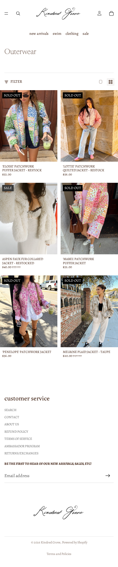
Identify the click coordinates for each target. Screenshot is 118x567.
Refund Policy (16, 431)
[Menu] (6, 13)
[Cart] (111, 13)
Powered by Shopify (74, 542)
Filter (16, 81)
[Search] (18, 13)
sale (86, 33)
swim (57, 33)
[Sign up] (108, 476)
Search (10, 410)
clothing (72, 33)
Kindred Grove (50, 542)
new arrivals (39, 33)
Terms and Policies (59, 554)
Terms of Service (18, 439)
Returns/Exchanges (21, 453)
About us (11, 424)
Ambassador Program (22, 446)
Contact (11, 417)
